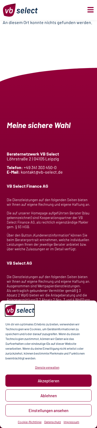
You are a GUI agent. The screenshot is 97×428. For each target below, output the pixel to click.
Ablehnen (48, 395)
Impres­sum (71, 422)
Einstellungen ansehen (48, 410)
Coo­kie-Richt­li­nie (29, 422)
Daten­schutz (52, 422)
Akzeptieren (48, 380)
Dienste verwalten (47, 367)
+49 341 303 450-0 (40, 167)
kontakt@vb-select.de (42, 171)
